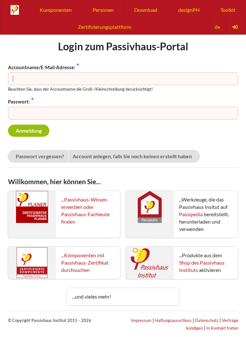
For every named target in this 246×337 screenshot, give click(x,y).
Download (145, 10)
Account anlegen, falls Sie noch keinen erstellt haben (132, 156)
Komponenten (56, 10)
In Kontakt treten (222, 328)
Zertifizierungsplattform (104, 27)
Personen (103, 10)
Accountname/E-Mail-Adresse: (41, 67)
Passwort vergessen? (40, 156)
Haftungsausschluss (173, 320)
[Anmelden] (235, 27)
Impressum (141, 320)
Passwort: (19, 101)
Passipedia (191, 214)
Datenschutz (206, 320)
